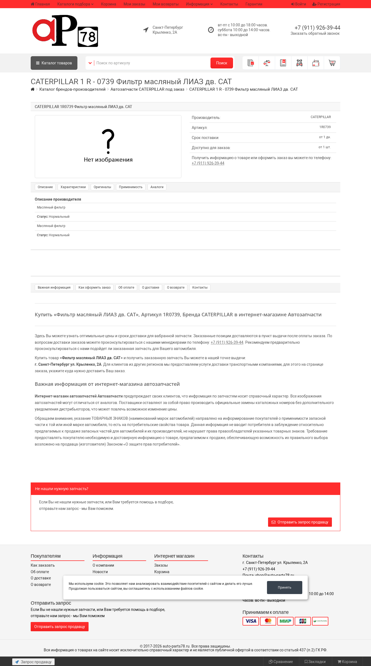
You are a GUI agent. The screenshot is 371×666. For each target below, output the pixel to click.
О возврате (175, 287)
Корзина (108, 4)
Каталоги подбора (73, 4)
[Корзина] (332, 63)
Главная (42, 4)
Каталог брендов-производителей (72, 89)
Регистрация (328, 4)
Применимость (131, 187)
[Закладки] (283, 63)
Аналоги (157, 187)
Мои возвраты (166, 4)
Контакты (229, 4)
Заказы (161, 565)
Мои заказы (134, 4)
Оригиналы (102, 187)
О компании (103, 565)
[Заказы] (251, 63)
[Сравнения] (267, 63)
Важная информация (54, 287)
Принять (284, 587)
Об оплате (126, 287)
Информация (197, 4)
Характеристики (73, 187)
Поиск (221, 63)
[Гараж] (299, 63)
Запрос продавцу (36, 662)
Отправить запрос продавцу (302, 522)
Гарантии (254, 4)
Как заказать (43, 565)
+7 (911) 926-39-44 (317, 27)
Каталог (56, 63)
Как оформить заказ (94, 287)
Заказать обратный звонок (315, 33)
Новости (100, 572)
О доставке (150, 287)
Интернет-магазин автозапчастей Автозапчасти (79, 396)
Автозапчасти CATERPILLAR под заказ (147, 89)
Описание (45, 187)
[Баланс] (316, 63)
